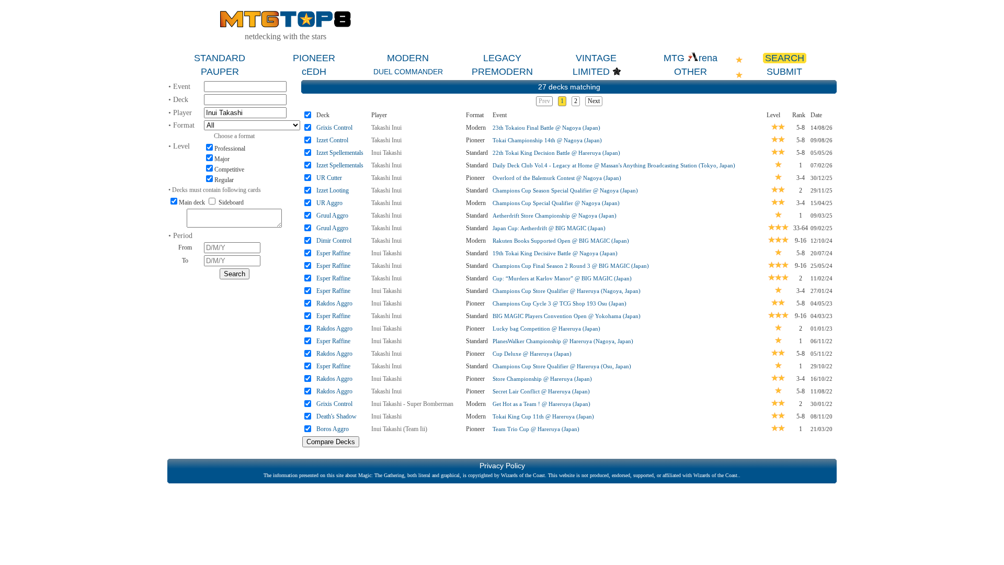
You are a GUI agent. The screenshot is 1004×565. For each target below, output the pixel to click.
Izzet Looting (332, 190)
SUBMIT (784, 71)
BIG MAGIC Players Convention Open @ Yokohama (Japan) (567, 316)
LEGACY (502, 58)
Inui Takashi (386, 152)
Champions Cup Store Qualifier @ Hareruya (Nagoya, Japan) (567, 291)
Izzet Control (332, 140)
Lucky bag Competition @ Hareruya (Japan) (546, 328)
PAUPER (220, 71)
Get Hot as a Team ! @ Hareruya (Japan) (541, 404)
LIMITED (591, 71)
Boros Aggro (332, 429)
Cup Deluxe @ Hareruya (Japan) (532, 354)
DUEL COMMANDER (408, 71)
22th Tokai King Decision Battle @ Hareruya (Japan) (556, 153)
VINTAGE (596, 58)
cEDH (314, 71)
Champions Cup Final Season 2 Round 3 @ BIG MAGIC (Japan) (571, 266)
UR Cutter (329, 178)
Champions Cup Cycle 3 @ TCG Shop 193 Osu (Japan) (559, 303)
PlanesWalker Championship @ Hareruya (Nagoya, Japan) (563, 341)
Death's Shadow (336, 416)
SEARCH (784, 58)
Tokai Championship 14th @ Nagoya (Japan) (547, 140)
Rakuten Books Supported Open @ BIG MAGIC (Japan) (561, 241)
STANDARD (219, 58)
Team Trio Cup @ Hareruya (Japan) (536, 429)
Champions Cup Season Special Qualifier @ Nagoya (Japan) (565, 190)
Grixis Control (334, 127)
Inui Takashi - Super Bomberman (412, 404)
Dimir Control (333, 240)
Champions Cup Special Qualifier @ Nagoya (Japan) (556, 203)
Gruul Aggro (332, 215)
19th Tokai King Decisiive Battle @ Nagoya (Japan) (555, 253)
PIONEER (314, 58)
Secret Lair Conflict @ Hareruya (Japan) (541, 391)
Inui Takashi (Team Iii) (399, 429)
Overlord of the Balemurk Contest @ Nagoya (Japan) (557, 178)
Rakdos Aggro (334, 303)
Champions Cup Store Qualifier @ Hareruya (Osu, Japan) (562, 366)
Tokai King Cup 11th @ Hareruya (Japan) (543, 416)
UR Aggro (329, 203)
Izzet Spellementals (339, 152)
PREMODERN (502, 71)
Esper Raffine (333, 253)
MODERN (408, 58)
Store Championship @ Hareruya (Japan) (542, 379)
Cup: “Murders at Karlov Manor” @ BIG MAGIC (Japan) (562, 278)
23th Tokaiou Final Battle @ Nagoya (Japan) (546, 128)
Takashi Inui (386, 127)
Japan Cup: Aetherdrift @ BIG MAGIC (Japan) (549, 228)
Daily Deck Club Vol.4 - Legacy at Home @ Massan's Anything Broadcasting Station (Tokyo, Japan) (614, 165)
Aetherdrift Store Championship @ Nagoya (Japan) (555, 215)
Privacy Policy (502, 465)
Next (594, 101)
